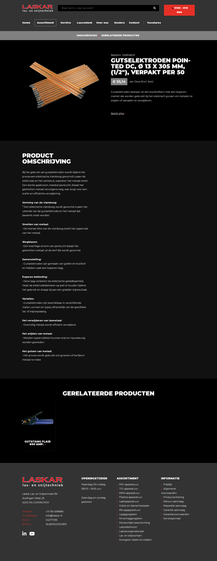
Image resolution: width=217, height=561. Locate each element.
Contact (134, 22)
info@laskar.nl (54, 515)
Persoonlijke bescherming (134, 522)
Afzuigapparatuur (130, 510)
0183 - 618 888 (180, 10)
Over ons (102, 22)
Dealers (119, 22)
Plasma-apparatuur (130, 497)
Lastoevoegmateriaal (131, 531)
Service (66, 22)
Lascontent (84, 22)
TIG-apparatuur (128, 488)
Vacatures (154, 22)
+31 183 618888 (54, 511)
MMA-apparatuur (129, 493)
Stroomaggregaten (130, 518)
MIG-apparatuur (129, 484)
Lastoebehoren (128, 527)
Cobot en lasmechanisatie (134, 505)
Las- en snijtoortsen (130, 535)
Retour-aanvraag (173, 501)
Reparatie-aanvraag (174, 505)
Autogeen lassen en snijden (135, 539)
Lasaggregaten (128, 514)
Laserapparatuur (129, 501)
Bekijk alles (117, 113)
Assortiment (45, 22)
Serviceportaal (172, 518)
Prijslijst (167, 484)
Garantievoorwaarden (176, 514)
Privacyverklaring (173, 497)
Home (26, 22)
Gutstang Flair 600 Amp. (38, 443)
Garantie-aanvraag (174, 510)
